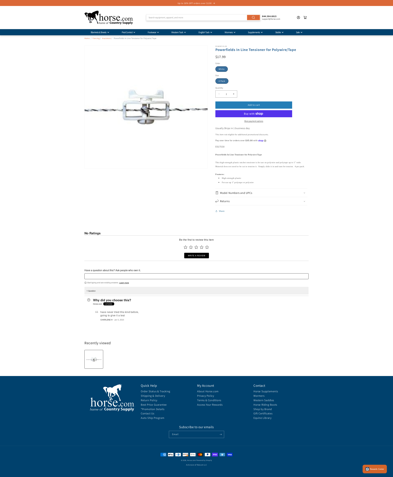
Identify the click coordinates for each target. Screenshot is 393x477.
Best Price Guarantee (154, 404)
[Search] (253, 17)
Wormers (229, 32)
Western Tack (177, 32)
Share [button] (222, 211)
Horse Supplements (265, 391)
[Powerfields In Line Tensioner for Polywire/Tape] (93, 359)
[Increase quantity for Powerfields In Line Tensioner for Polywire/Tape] (233, 94)
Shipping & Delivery (153, 396)
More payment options (253, 121)
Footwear (152, 32)
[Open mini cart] (305, 17)
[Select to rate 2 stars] (191, 247)
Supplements (254, 32)
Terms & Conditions (209, 400)
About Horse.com (208, 391)
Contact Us (147, 413)
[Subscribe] (220, 434)
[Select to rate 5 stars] (207, 247)
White (222, 69)
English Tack (203, 32)
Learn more (124, 282)
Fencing (96, 38)
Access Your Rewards (209, 404)
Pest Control (127, 32)
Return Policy (149, 400)
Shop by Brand (262, 409)
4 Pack (222, 81)
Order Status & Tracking (155, 391)
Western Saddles (263, 400)
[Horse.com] (109, 17)
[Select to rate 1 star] (185, 247)
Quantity (219, 88)
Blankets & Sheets (98, 32)
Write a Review (196, 255)
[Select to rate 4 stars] (201, 247)
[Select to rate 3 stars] (196, 247)
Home (87, 38)
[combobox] (203, 17)
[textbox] (196, 276)
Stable (278, 32)
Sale (298, 32)
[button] (261, 193)
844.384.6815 (269, 16)
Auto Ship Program (152, 418)
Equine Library (262, 418)
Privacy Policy (205, 396)
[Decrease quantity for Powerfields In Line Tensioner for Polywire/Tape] (219, 94)
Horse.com (191, 460)
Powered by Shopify (204, 460)
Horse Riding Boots (265, 404)
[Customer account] (298, 17)
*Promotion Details (152, 409)
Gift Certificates (262, 413)
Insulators (106, 38)
